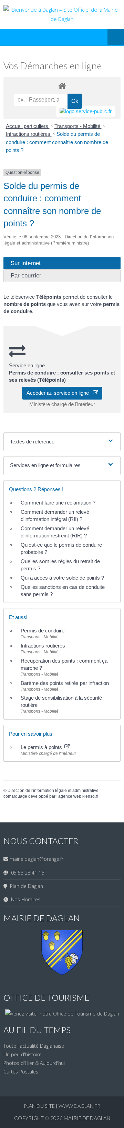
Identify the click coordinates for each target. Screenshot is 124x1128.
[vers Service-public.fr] (85, 111)
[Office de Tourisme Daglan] (62, 1013)
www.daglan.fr (79, 1106)
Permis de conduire (42, 630)
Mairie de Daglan (87, 1118)
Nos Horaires (24, 899)
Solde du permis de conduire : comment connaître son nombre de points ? (57, 142)
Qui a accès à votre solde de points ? (62, 578)
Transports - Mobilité (78, 126)
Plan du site (40, 1106)
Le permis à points (42, 747)
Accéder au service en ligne (60, 393)
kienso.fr (90, 796)
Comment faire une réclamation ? (58, 503)
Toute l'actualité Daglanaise (33, 1046)
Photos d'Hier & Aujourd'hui (34, 1063)
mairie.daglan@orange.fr (36, 859)
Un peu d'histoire (22, 1054)
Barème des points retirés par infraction (65, 683)
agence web (69, 796)
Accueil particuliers (28, 126)
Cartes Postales (20, 1071)
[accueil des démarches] (62, 85)
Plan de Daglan (25, 886)
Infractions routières (29, 134)
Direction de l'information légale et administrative (53, 790)
